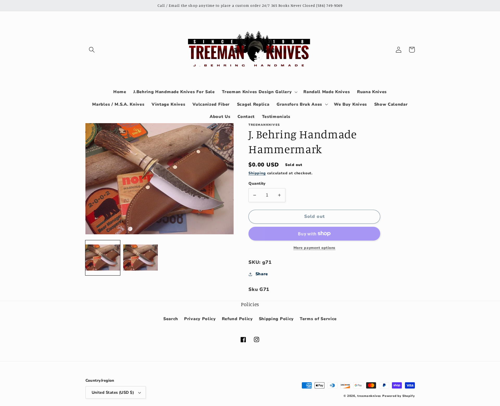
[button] (92, 49)
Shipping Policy (276, 319)
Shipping (257, 173)
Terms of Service (318, 319)
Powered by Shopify (398, 396)
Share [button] (261, 274)
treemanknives (369, 396)
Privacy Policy (200, 319)
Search (170, 319)
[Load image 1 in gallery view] (102, 257)
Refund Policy (237, 319)
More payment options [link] (314, 247)
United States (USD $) (113, 392)
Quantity (257, 183)
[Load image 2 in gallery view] (140, 257)
